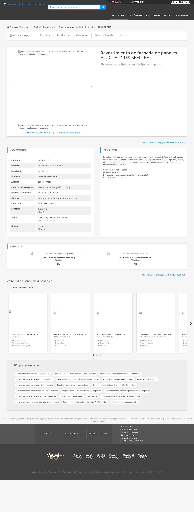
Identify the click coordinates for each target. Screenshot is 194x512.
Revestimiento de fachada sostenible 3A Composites (37, 391)
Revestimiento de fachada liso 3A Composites (34, 379)
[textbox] (74, 7)
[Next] (91, 86)
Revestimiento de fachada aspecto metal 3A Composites (128, 391)
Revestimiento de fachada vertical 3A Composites (121, 396)
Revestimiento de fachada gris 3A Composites (34, 385)
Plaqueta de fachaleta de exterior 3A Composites (81, 391)
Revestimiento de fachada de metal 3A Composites (120, 373)
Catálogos (136, 15)
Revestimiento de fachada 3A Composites (32, 373)
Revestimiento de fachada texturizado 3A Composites (37, 402)
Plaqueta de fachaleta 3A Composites (118, 379)
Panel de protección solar (147, 379)
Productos (118, 15)
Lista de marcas (126, 426)
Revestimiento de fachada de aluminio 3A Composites (114, 385)
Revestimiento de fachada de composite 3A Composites (85, 402)
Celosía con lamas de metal (71, 396)
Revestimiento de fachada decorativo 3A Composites (78, 379)
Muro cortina (92, 396)
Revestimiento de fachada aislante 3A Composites (36, 396)
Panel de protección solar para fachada (72, 385)
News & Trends (162, 15)
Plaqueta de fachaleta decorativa (125, 402)
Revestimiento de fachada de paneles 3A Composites (75, 373)
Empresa (45, 35)
